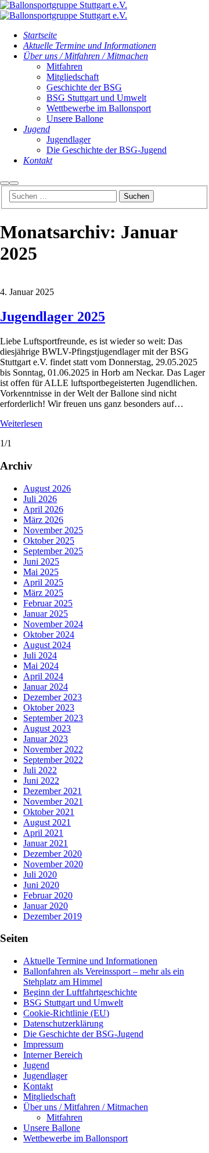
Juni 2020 (41, 885)
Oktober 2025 (48, 540)
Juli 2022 (40, 770)
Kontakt (38, 1086)
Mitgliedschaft (49, 1096)
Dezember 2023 (52, 697)
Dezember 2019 (52, 916)
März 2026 (43, 520)
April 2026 (43, 509)
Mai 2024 (41, 666)
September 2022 (53, 760)
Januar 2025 (45, 614)
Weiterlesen (21, 423)
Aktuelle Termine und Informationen (90, 961)
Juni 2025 (41, 561)
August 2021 (47, 822)
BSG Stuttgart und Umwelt (73, 1002)
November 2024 (53, 624)
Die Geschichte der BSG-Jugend (83, 1034)
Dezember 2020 (52, 854)
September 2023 (53, 718)
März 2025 (43, 593)
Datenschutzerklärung (63, 1023)
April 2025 (43, 582)
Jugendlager (45, 1076)
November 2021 (53, 801)
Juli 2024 (40, 655)
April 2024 (43, 676)
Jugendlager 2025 (52, 316)
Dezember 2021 (52, 791)
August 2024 (47, 645)
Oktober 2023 (48, 707)
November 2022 (53, 749)
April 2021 (43, 833)
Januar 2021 (45, 843)
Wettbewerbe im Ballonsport (75, 1138)
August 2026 (47, 488)
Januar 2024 (45, 687)
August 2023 (47, 728)
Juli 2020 (40, 874)
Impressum (43, 1044)
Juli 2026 (40, 499)
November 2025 (53, 530)
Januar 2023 (45, 739)
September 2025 (53, 551)
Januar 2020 (45, 906)
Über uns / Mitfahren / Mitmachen (85, 1107)
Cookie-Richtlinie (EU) (66, 1013)
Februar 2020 (48, 895)
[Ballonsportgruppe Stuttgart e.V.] (63, 5)
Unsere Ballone (51, 1128)
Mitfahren (64, 1117)
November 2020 (53, 864)
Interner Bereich (52, 1055)
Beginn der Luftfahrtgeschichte (80, 992)
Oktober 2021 (48, 812)
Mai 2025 (41, 572)
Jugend (36, 1065)
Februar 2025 (48, 603)
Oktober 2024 (48, 634)
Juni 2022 (41, 780)
